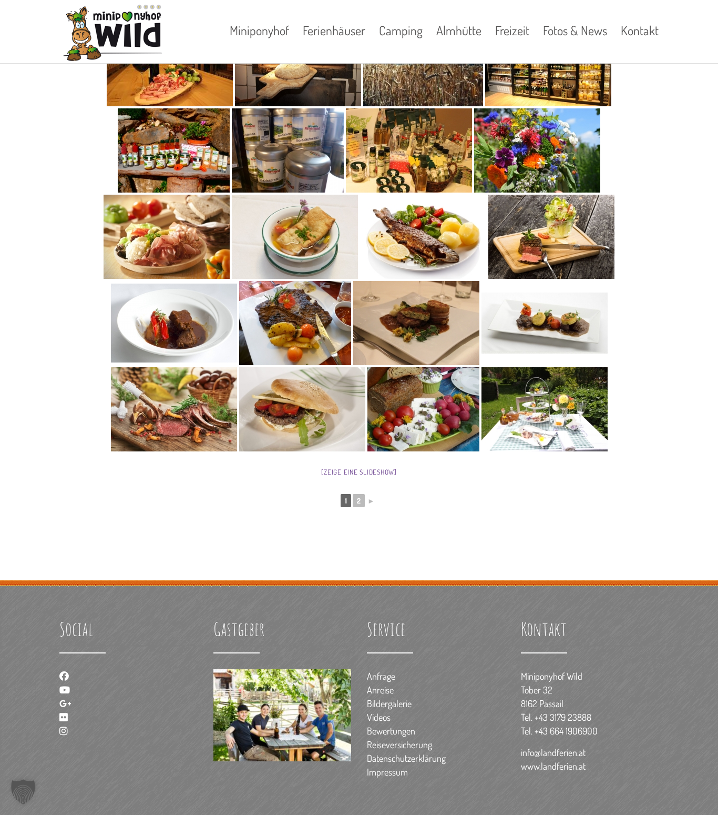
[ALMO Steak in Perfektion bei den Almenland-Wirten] (295, 323)
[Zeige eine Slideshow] (359, 472)
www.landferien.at (553, 766)
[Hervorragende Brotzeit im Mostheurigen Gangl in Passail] (167, 237)
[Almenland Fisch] (423, 237)
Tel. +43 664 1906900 (559, 731)
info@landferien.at (553, 752)
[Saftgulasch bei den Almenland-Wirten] (174, 323)
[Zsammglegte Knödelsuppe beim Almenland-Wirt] (295, 237)
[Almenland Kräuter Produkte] (288, 150)
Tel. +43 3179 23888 (556, 717)
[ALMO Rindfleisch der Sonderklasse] (416, 323)
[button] (23, 792)
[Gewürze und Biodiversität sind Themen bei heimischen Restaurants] (544, 323)
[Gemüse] (423, 409)
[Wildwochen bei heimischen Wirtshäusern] (174, 409)
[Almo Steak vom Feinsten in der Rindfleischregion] (551, 237)
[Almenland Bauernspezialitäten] (409, 150)
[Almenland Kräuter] (174, 150)
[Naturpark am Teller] (544, 409)
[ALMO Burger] (302, 409)
